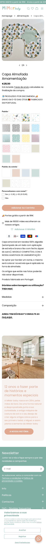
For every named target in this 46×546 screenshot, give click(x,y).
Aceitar (22, 530)
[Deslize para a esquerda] (20, 65)
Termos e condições (11, 478)
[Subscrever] (41, 469)
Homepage (7, 16)
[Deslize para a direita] (26, 65)
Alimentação (23, 16)
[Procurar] (28, 8)
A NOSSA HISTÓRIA (19, 431)
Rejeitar (22, 536)
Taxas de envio (21, 87)
